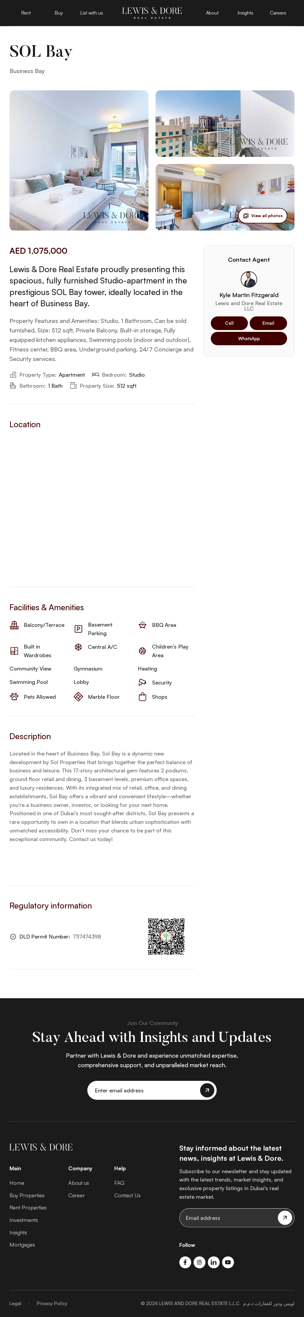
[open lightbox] (79, 160)
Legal (15, 1303)
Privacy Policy (52, 1303)
